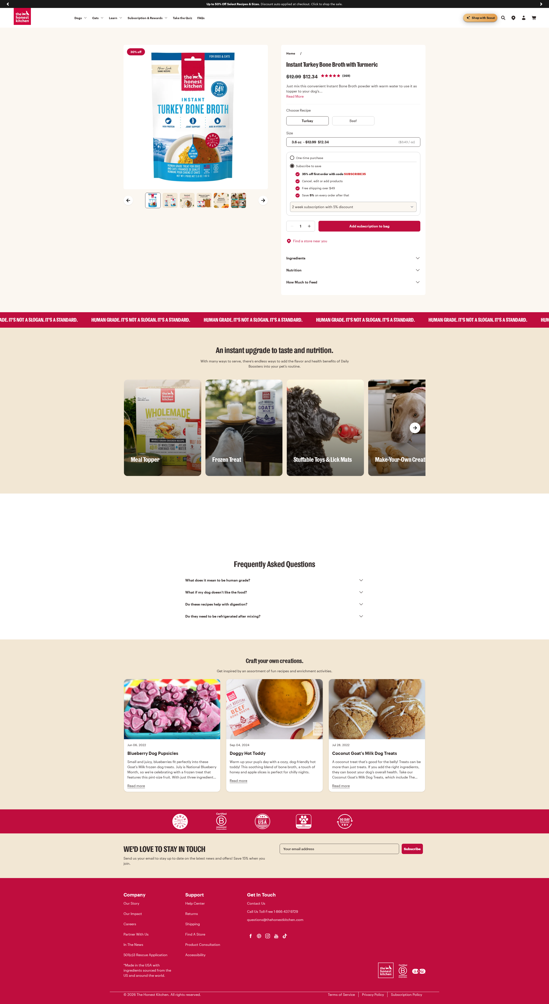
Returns (191, 914)
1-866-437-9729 (286, 911)
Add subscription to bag (369, 226)
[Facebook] (250, 936)
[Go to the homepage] (22, 16)
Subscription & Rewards (145, 18)
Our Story (131, 903)
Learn (113, 18)
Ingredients (295, 258)
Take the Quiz (182, 18)
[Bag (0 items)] (534, 18)
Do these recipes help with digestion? (216, 604)
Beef (353, 121)
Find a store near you (310, 241)
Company (134, 894)
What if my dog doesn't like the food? (216, 592)
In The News (133, 944)
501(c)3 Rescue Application (145, 955)
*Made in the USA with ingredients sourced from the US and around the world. (147, 970)
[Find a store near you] (513, 18)
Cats (95, 18)
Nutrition (294, 270)
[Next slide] (541, 4)
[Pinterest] (259, 936)
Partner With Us (136, 934)
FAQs (201, 18)
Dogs (78, 18)
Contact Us (256, 903)
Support (194, 894)
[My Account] (523, 18)
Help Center (195, 903)
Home (290, 53)
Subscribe (412, 849)
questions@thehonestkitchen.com (275, 920)
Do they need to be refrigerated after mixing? (223, 616)
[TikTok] (284, 936)
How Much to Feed (301, 282)
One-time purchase (309, 158)
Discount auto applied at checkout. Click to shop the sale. (274, 4)
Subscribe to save (308, 166)
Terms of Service (341, 994)
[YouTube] (276, 936)
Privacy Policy (373, 994)
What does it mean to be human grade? (217, 580)
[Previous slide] (7, 4)
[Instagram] (267, 936)
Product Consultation (202, 944)
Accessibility (195, 955)
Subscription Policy (406, 994)
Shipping (192, 924)
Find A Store (195, 934)
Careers (130, 924)
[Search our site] (503, 18)
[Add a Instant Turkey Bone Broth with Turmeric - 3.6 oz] (291, 226)
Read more (136, 786)
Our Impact (133, 914)
